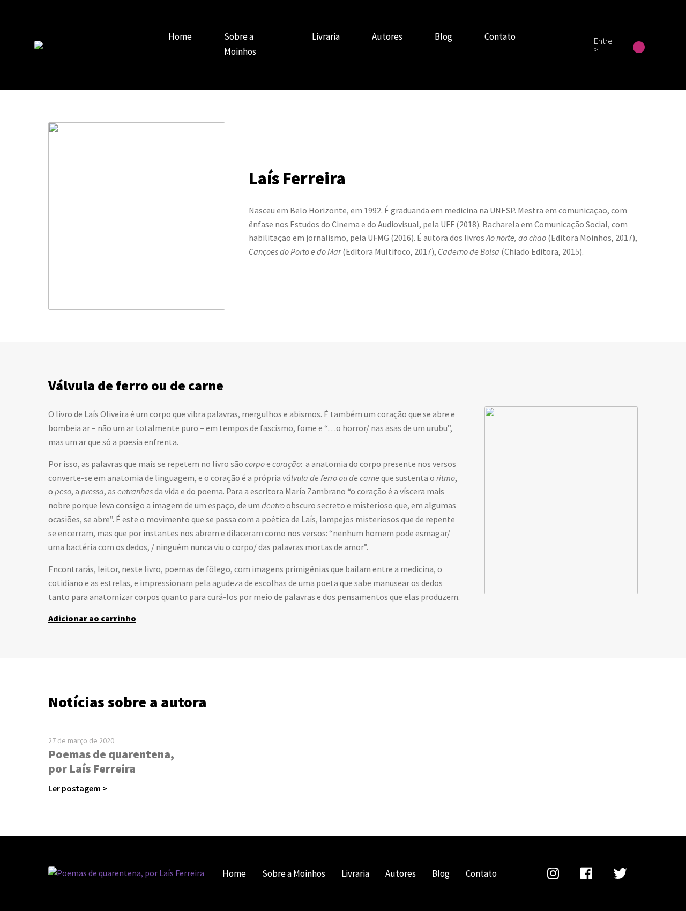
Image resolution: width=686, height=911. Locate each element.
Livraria (326, 36)
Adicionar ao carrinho (92, 618)
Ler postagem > (77, 788)
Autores (387, 36)
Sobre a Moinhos (240, 44)
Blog (443, 36)
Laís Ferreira (38, 45)
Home (180, 36)
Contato (500, 36)
